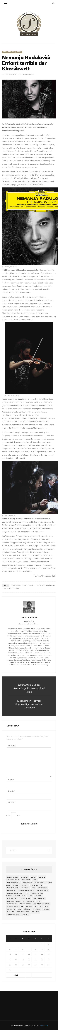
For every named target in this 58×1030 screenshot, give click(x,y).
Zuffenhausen (13, 914)
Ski (36, 906)
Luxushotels (25, 898)
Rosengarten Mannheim (45, 585)
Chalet (16, 885)
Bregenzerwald (13, 882)
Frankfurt (11, 890)
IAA (26, 893)
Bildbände (26, 880)
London (38, 896)
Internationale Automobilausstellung (24, 894)
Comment (12, 746)
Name (11, 780)
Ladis (30, 896)
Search (48, 850)
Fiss (33, 888)
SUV (19, 909)
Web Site (12, 802)
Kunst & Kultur (9, 52)
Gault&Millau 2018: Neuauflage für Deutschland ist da (29, 688)
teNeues (46, 909)
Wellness (35, 912)
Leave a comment (10, 74)
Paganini (31, 585)
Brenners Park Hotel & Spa (33, 882)
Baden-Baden (12, 877)
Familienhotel (36, 885)
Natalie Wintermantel (15, 901)
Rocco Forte (25, 904)
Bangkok (24, 877)
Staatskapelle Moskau (11, 589)
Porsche (30, 901)
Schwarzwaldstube (15, 906)
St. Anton (44, 906)
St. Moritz (11, 909)
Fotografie (42, 888)
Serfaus (29, 906)
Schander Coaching (41, 904)
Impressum (43, 1025)
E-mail (11, 791)
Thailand (10, 912)
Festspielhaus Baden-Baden (18, 888)
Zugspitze (25, 914)
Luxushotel (12, 898)
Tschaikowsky (23, 912)
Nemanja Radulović (18, 585)
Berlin (33, 877)
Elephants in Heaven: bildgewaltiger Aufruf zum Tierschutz (29, 704)
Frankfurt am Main (26, 890)
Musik (19, 52)
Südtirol (36, 909)
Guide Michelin (42, 890)
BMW (35, 880)
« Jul (16, 975)
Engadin (25, 885)
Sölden (27, 909)
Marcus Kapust (39, 898)
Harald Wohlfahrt (15, 893)
